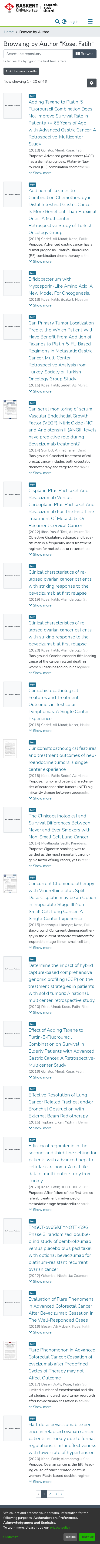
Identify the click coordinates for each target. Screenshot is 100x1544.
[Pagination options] (92, 83)
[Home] (32, 8)
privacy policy (60, 1527)
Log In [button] (73, 21)
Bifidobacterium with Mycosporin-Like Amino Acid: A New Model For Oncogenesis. (61, 286)
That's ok (87, 1537)
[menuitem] (64, 21)
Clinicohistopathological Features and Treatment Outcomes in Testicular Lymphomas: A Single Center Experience (59, 704)
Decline (70, 1537)
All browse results (22, 71)
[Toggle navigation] (90, 21)
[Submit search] (57, 21)
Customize (10, 1537)
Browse (86, 53)
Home (9, 31)
